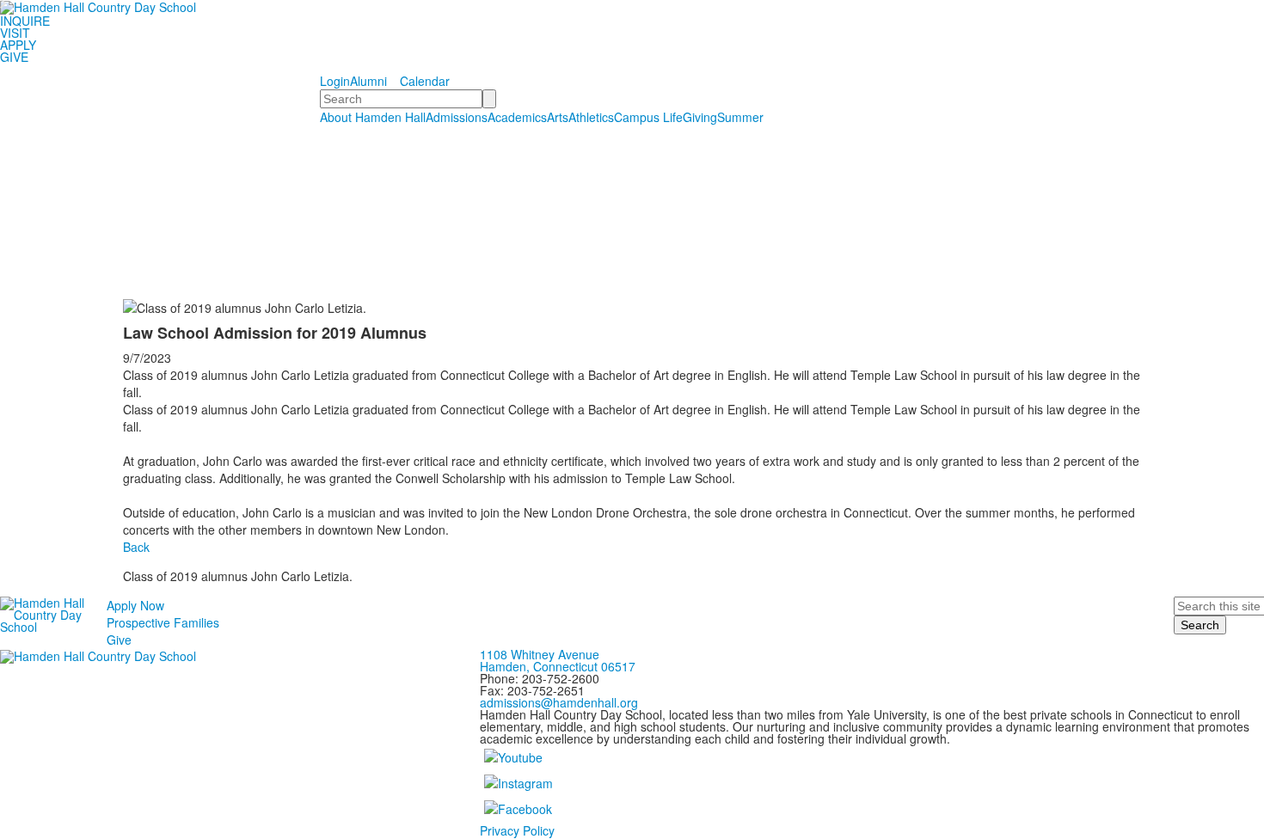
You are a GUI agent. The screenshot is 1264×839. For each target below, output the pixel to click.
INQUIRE (25, 20)
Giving (700, 117)
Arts (557, 117)
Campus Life (648, 117)
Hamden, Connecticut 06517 (557, 666)
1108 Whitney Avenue (539, 654)
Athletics (591, 117)
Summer (740, 117)
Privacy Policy (517, 830)
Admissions (457, 117)
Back (136, 546)
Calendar (425, 80)
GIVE (14, 56)
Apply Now (135, 605)
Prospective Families (163, 622)
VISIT (15, 32)
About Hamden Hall (373, 117)
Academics (517, 117)
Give (119, 639)
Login (335, 80)
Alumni (368, 80)
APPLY (18, 44)
